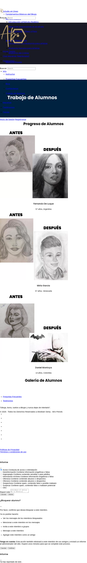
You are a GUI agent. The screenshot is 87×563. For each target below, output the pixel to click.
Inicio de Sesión (7, 119)
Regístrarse (20, 119)
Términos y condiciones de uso (13, 452)
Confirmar (11, 548)
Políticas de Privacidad (9, 450)
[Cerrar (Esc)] (1, 468)
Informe (10, 494)
